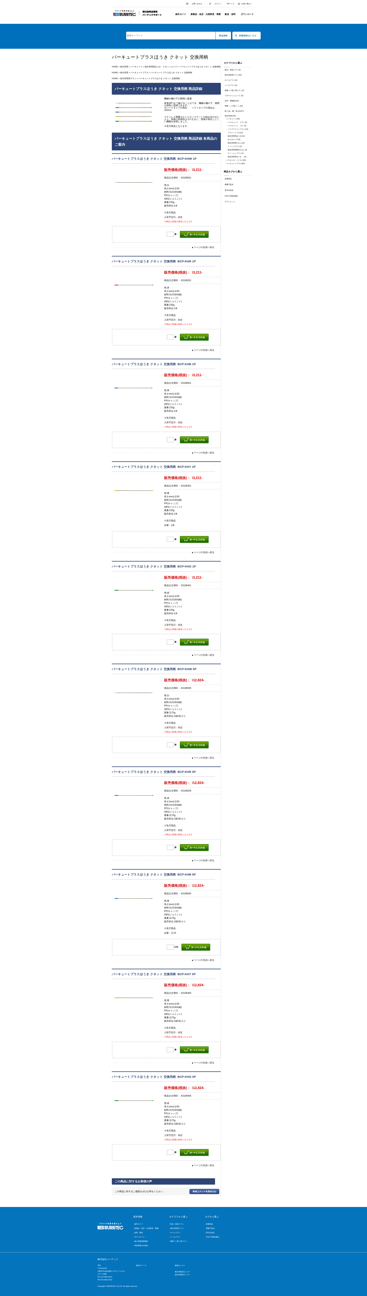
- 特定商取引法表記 (140, 1246)
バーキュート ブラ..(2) (237, 126)
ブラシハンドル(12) (235, 133)
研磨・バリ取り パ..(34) (234, 106)
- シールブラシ (174, 1237)
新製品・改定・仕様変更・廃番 (206, 14)
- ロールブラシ (174, 1233)
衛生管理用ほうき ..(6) (237, 157)
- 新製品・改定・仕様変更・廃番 (145, 1228)
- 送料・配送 (138, 1233)
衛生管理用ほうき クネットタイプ (161, 67)
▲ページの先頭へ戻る (202, 247)
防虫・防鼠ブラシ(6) (233, 70)
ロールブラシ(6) (231, 80)
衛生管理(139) (230, 116)
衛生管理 (124, 67)
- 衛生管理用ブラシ (176, 1228)
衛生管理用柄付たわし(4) (237, 150)
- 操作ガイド (138, 1224)
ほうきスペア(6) (234, 139)
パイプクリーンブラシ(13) (238, 129)
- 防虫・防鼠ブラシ (176, 1224)
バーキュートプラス (139, 72)
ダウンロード (247, 14)
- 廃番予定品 (228, 185)
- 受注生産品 (228, 190)
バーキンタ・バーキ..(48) (236, 160)
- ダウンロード (139, 1237)
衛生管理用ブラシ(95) (233, 75)
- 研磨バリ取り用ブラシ (178, 1241)
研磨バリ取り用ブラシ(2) (234, 90)
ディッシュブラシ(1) (236, 153)
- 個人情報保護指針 (140, 1241)
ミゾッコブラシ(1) (235, 146)
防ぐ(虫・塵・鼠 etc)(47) (234, 111)
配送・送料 (230, 14)
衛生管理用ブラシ (128, 78)
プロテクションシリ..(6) (234, 96)
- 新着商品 (228, 179)
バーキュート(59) (233, 119)
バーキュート (136, 67)
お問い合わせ (197, 4)
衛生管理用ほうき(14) (236, 136)
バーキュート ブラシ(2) (237, 122)
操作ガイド (180, 14)
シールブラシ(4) (231, 85)
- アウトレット (229, 202)
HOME (115, 67)
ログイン (217, 4)
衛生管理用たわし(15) (236, 143)
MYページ (231, 4)
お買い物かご (246, 4)
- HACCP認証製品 (231, 196)
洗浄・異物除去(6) (232, 101)
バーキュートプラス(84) (235, 164)
